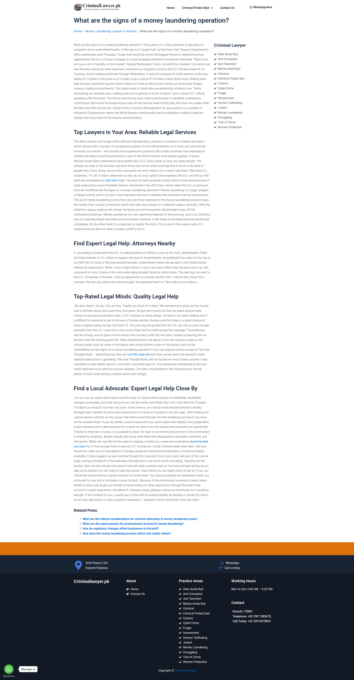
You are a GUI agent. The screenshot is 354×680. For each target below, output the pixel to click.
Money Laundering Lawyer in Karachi (111, 31)
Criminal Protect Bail (195, 8)
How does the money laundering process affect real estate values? (127, 533)
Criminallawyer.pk (91, 581)
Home (171, 8)
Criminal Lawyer (185, 670)
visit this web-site (138, 354)
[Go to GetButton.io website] (9, 676)
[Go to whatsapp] (8, 669)
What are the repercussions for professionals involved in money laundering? (133, 523)
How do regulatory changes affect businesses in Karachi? (121, 528)
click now (111, 180)
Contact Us (227, 8)
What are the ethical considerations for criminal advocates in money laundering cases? (140, 519)
